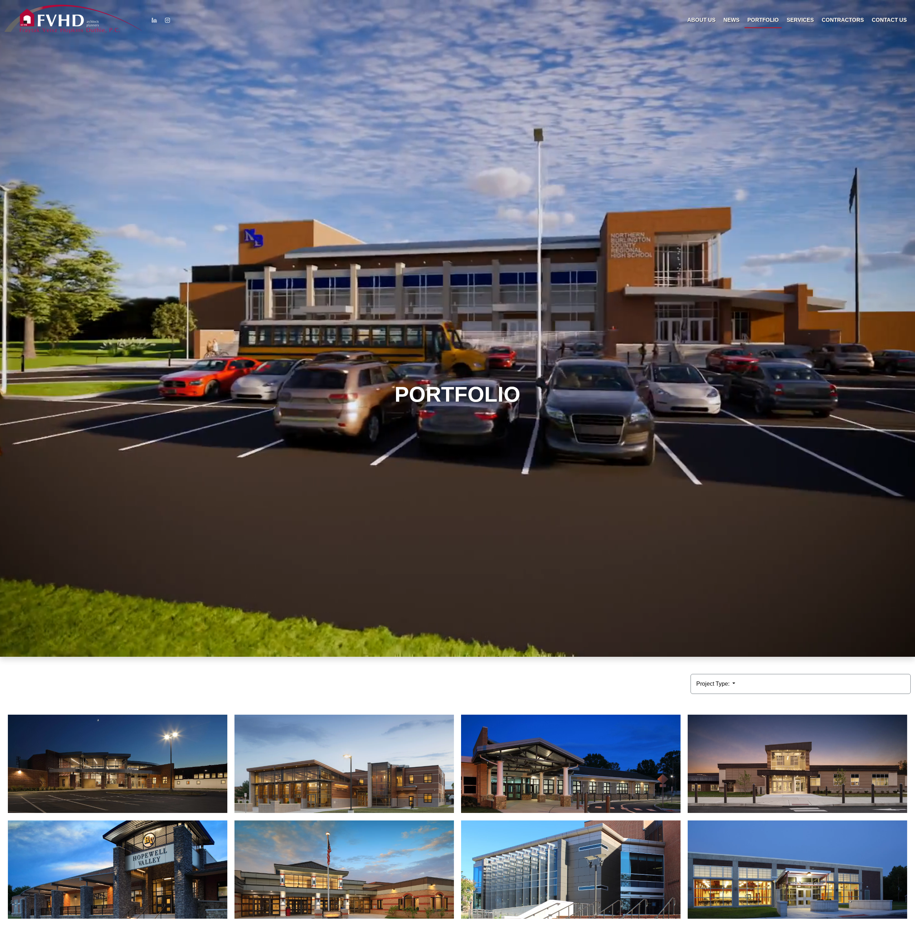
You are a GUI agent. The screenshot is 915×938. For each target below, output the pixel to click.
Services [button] (800, 20)
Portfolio (763, 20)
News (731, 20)
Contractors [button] (843, 20)
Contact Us (889, 20)
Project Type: (713, 684)
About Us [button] (701, 20)
